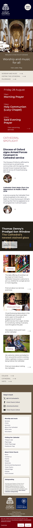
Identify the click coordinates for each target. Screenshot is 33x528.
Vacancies (8, 463)
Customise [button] (4, 525)
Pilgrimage (8, 442)
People (7, 461)
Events (7, 459)
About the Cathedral (11, 427)
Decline (21, 525)
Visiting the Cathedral (12, 437)
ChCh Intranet (9, 473)
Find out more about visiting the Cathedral (15, 367)
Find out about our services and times (14, 289)
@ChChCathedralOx (12, 398)
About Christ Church (11, 452)
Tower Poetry (9, 467)
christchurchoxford (12, 406)
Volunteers (8, 431)
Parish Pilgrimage (10, 444)
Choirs (7, 423)
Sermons (7, 425)
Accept (28, 525)
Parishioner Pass (10, 446)
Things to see (9, 440)
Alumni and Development (13, 465)
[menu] (28, 7)
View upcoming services (14, 129)
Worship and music (11, 418)
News (6, 454)
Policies (7, 471)
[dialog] (16, 522)
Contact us (8, 456)
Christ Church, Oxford (13, 402)
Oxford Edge (9, 469)
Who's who (8, 429)
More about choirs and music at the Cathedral (15, 331)
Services (7, 421)
